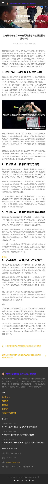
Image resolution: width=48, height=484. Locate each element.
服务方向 (5, 409)
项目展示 (5, 401)
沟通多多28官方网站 (9, 413)
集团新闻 (5, 405)
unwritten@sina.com (13, 462)
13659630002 (11, 458)
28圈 (37, 477)
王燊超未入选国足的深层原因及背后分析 (18, 435)
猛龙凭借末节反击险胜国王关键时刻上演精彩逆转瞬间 (23, 442)
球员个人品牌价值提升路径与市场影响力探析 (19, 427)
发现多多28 (6, 397)
